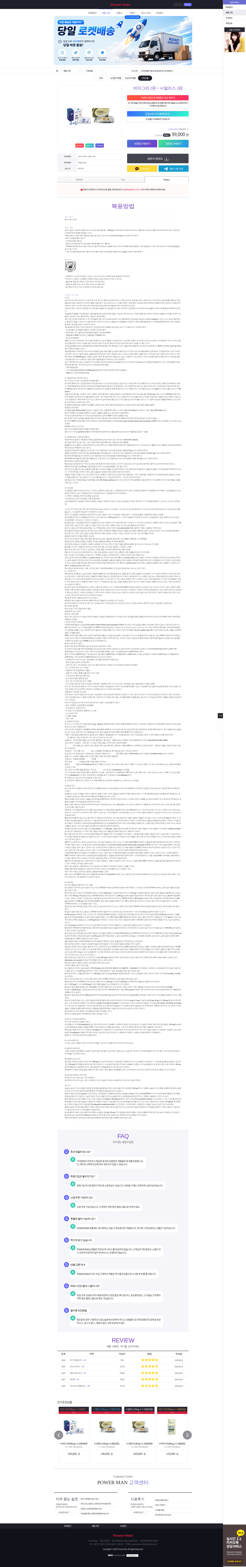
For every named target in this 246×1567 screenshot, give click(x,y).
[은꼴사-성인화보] (234, 42)
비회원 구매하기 (142, 144)
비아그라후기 (160, 1505)
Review (167, 179)
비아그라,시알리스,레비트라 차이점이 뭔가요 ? (97, 1503)
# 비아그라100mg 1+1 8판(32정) (172, 1443)
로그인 (187, 4)
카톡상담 (144, 168)
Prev (58, 1435)
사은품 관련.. (160, 1510)
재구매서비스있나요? (163, 1515)
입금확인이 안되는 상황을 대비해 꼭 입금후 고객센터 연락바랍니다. (163, 71)
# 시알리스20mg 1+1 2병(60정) (139, 1443)
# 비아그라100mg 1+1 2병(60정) (107, 1443)
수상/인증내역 (131, 1555)
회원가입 (177, 4)
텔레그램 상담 (176, 168)
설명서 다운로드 (155, 158)
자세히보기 (63, 1512)
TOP (220, 716)
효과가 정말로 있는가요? (90, 1499)
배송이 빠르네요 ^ (161, 1500)
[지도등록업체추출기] (74, 1426)
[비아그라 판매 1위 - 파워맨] (120, 4)
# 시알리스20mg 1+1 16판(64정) (74, 1443)
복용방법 (79, 179)
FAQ (123, 179)
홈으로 (57, 71)
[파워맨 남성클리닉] (123, 1535)
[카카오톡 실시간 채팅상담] (234, 1546)
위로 (220, 725)
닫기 (220, 720)
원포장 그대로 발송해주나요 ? (91, 1508)
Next (187, 1435)
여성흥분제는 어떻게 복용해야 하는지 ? (95, 1513)
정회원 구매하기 (173, 144)
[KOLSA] (111, 1555)
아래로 (220, 731)
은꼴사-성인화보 (234, 29)
